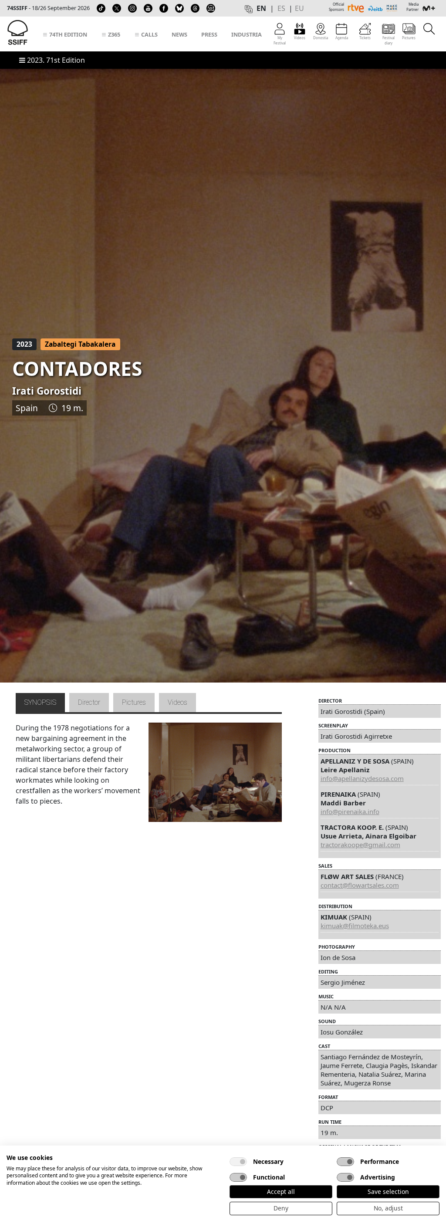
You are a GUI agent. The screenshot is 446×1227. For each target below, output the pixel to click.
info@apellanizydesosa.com (362, 778)
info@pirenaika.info (350, 811)
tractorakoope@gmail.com (360, 844)
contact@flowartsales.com (360, 885)
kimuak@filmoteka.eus (355, 925)
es (281, 8)
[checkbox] (238, 1161)
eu (299, 8)
